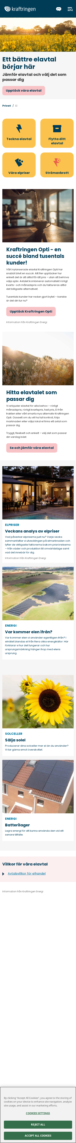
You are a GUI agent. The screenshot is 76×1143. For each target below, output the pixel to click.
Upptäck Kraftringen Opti (31, 311)
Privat (6, 106)
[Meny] (70, 9)
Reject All (38, 1124)
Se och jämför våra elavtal (32, 448)
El (16, 106)
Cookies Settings (38, 1113)
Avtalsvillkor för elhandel (27, 873)
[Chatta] (59, 9)
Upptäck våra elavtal (24, 90)
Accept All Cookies (38, 1135)
